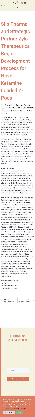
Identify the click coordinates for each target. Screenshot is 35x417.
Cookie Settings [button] (9, 412)
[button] (17, 8)
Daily (18, 336)
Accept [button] (20, 412)
